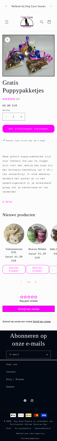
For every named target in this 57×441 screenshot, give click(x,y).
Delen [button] (9, 201)
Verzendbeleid (43, 428)
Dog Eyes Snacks (23, 421)
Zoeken (10, 386)
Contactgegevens (30, 438)
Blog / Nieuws (15, 379)
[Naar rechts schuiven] (35, 282)
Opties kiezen (14, 269)
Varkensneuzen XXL (14, 250)
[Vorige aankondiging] (6, 6)
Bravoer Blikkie (37, 249)
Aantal (7, 110)
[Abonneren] (47, 354)
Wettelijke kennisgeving (30, 433)
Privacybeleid (23, 428)
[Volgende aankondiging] (51, 6)
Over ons (11, 364)
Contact (11, 371)
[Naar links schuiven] (21, 282)
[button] (6, 22)
